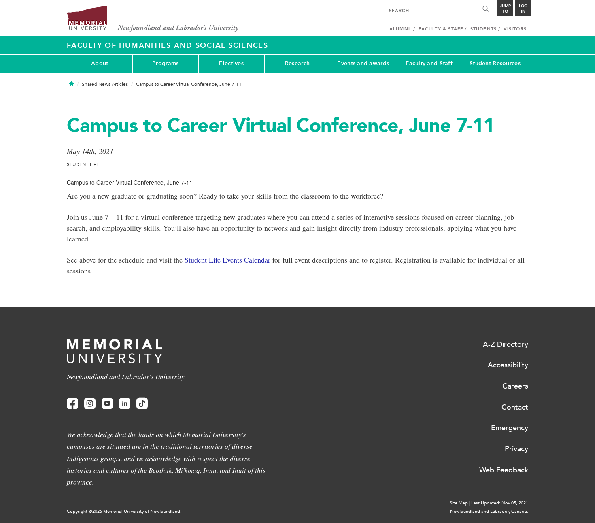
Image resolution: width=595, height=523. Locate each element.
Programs (165, 63)
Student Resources (495, 63)
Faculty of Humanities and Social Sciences (167, 45)
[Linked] (124, 404)
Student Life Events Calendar (227, 260)
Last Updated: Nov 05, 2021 (499, 503)
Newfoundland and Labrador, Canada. (489, 511)
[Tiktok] (142, 404)
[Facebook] (72, 404)
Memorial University (153, 19)
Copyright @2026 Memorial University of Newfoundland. (124, 511)
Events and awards (363, 63)
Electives (231, 63)
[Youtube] (107, 404)
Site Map (459, 503)
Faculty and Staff (429, 63)
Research (297, 63)
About (99, 63)
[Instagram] (90, 404)
